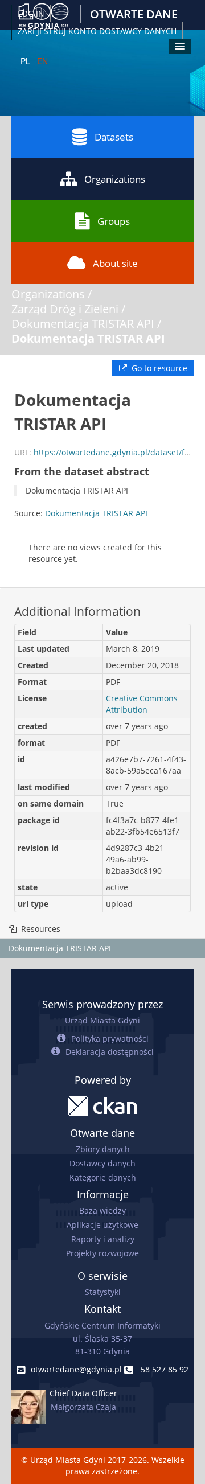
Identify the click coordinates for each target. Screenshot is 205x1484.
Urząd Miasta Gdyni (102, 1020)
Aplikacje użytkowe (102, 1224)
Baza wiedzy (102, 1210)
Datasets (114, 136)
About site (115, 263)
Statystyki (103, 1291)
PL (25, 61)
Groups (113, 221)
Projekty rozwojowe (102, 1253)
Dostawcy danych (102, 1163)
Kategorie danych (102, 1177)
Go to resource (158, 368)
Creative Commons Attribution (142, 704)
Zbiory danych (103, 1149)
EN (42, 61)
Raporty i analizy (102, 1239)
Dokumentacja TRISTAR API (82, 323)
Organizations (114, 179)
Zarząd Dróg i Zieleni (64, 308)
